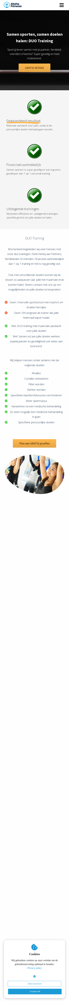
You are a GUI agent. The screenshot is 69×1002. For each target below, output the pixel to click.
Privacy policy (34, 968)
